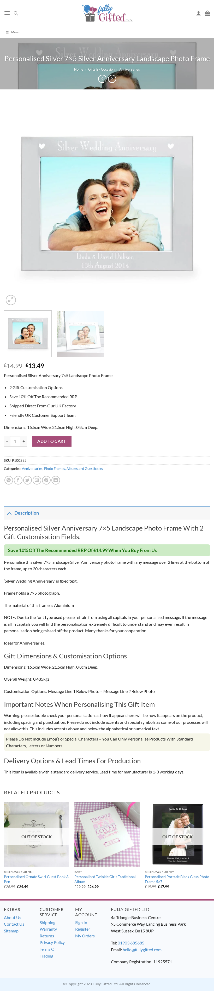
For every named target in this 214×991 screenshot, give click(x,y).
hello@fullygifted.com (142, 949)
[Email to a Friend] (37, 480)
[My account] (198, 13)
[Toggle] (9, 513)
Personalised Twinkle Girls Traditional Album (105, 879)
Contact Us (14, 923)
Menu (15, 32)
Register (82, 928)
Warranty (48, 928)
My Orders (85, 935)
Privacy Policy (52, 942)
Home (78, 69)
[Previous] (14, 203)
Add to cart (51, 440)
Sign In (81, 922)
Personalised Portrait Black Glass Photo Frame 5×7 (177, 879)
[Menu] (7, 13)
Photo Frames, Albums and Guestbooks (73, 468)
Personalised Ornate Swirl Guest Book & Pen (36, 879)
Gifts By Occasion (101, 69)
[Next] (199, 203)
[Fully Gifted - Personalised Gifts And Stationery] (107, 13)
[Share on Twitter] (27, 480)
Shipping (47, 922)
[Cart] (207, 13)
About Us (12, 917)
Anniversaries (129, 69)
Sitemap (11, 930)
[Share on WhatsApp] (8, 480)
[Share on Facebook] (18, 480)
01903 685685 (131, 942)
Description (26, 513)
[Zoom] (11, 300)
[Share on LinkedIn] (55, 480)
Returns (47, 935)
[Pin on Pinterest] (46, 480)
